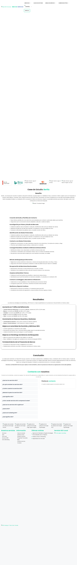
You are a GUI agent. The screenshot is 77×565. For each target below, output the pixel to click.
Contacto (19, 442)
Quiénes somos (20, 434)
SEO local (4, 436)
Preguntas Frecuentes (22, 438)
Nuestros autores (21, 436)
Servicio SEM (5, 438)
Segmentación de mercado (38, 438)
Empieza (27, 10)
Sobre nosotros (63, 3)
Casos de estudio (38, 3)
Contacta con (34, 371)
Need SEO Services (17, 7)
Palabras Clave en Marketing (39, 436)
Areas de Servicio (50, 3)
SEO (3, 434)
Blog (18, 439)
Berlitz (46, 189)
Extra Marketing (5, 439)
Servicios (27, 3)
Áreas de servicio (21, 441)
